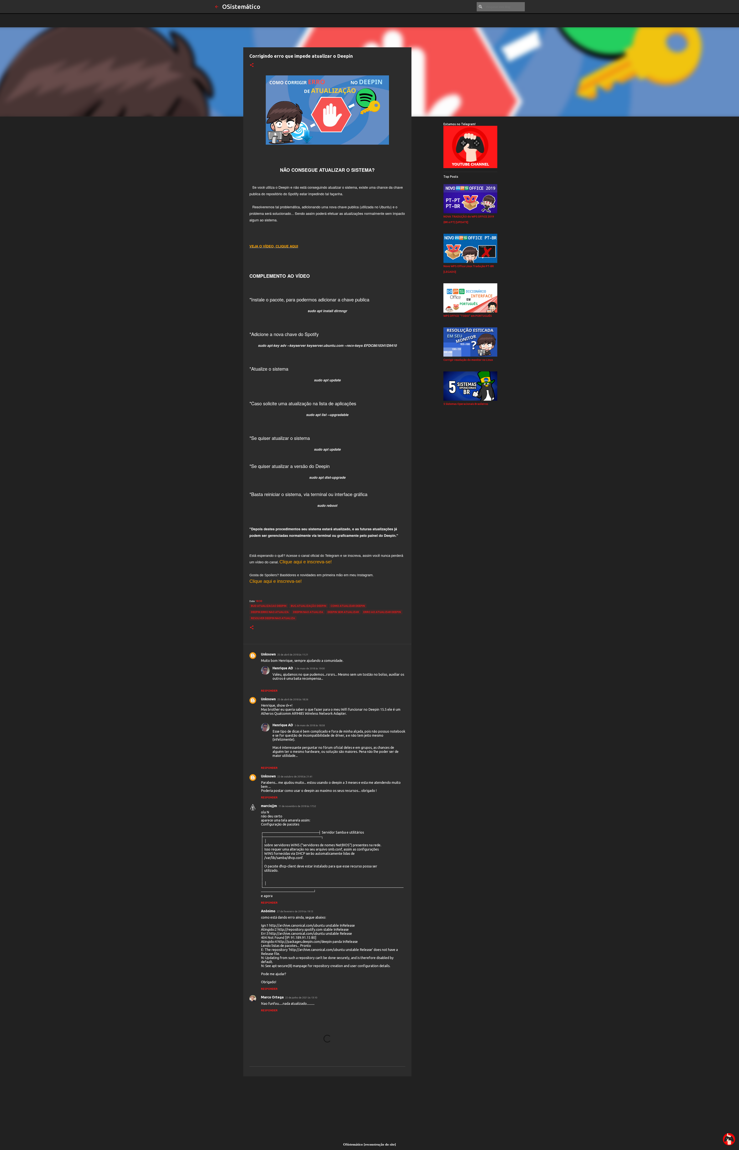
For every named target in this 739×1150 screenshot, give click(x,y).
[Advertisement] (327, 1109)
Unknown (268, 654)
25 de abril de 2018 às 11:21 (292, 654)
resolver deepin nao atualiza (273, 618)
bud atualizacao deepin (268, 605)
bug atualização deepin (308, 605)
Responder (269, 690)
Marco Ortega (272, 997)
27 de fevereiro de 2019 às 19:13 (295, 911)
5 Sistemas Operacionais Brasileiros (465, 403)
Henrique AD (283, 668)
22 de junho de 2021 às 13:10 (301, 997)
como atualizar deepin (348, 605)
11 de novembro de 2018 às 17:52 (297, 806)
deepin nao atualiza (308, 612)
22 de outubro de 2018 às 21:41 (294, 776)
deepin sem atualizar (343, 612)
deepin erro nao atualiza (270, 612)
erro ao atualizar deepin (382, 612)
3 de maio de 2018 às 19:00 (310, 668)
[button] (251, 65)
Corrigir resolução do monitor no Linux (468, 359)
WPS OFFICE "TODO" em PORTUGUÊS (467, 315)
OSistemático (241, 6)
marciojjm (269, 806)
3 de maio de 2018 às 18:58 (310, 725)
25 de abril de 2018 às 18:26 (292, 699)
